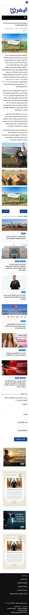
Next (6, 211)
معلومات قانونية (22, 587)
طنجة (23, 292)
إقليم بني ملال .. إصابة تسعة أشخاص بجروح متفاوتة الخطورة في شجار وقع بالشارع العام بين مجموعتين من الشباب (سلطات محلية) (15, 384)
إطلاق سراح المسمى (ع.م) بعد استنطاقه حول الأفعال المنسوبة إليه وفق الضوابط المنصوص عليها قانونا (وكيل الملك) (15, 267)
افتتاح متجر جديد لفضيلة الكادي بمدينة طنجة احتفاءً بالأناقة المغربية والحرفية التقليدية (15, 297)
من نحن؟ (24, 576)
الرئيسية (23, 261)
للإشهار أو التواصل (22, 583)
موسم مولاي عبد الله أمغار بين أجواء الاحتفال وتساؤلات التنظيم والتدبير (16, 238)
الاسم (25, 414)
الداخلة (23, 321)
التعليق (24, 404)
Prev (22, 211)
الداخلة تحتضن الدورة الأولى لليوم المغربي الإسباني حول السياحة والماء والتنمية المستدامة (15, 326)
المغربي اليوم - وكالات (20, 28)
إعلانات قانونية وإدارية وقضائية (18, 594)
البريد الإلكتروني (22, 422)
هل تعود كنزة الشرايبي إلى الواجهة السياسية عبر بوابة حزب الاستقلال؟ (16, 354)
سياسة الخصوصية (22, 590)
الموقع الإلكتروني (22, 430)
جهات (24, 30)
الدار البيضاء (22, 350)
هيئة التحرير (23, 579)
